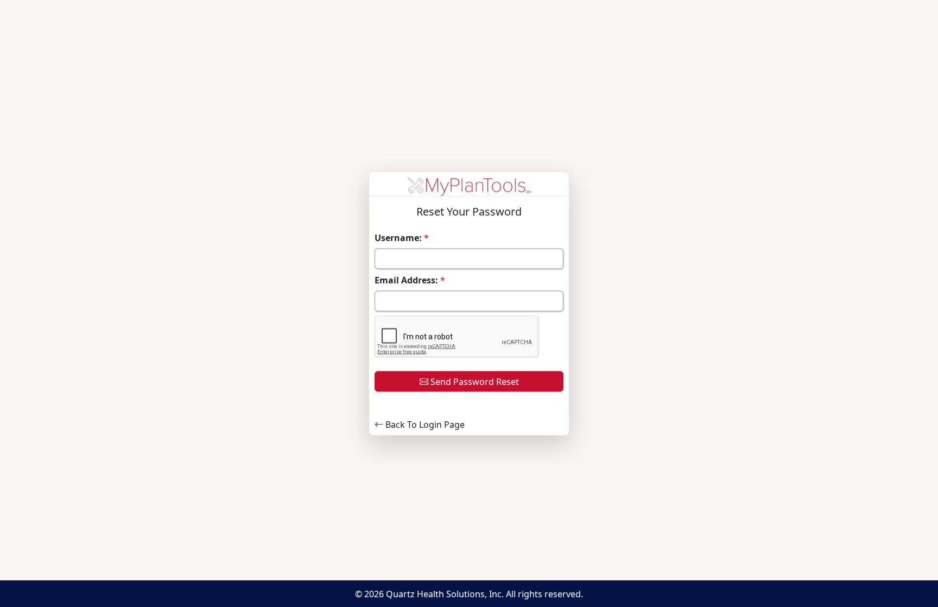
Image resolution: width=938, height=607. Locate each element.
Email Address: (410, 280)
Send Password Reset (473, 382)
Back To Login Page (424, 425)
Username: (402, 238)
